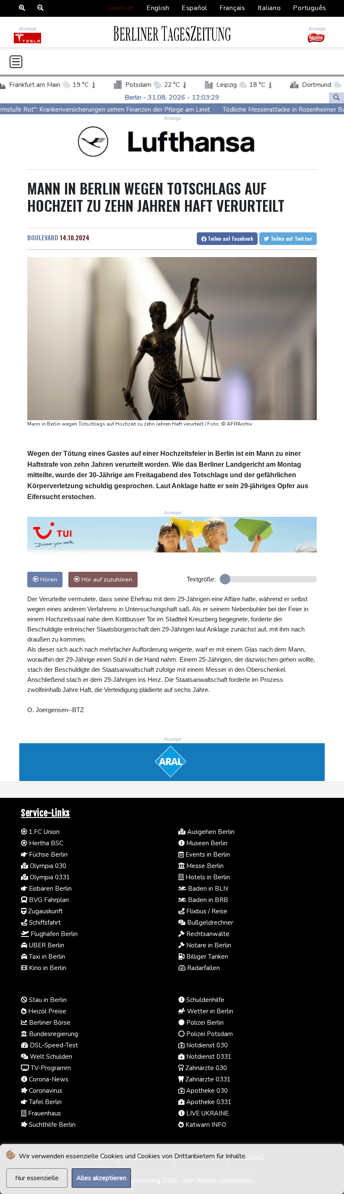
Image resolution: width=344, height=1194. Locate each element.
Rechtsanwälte (207, 934)
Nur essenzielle (37, 1178)
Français (232, 8)
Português (309, 8)
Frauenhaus (43, 1113)
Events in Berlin (207, 854)
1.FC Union (43, 832)
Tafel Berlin (44, 1102)
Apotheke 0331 (208, 1102)
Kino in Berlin (46, 968)
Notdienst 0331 (208, 1056)
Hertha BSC (45, 843)
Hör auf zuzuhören (106, 579)
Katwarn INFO (205, 1124)
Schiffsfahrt (44, 922)
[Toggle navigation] (16, 61)
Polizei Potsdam (209, 1034)
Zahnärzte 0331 (207, 1079)
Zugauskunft (44, 911)
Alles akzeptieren (101, 1178)
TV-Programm (50, 1068)
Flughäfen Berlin (53, 934)
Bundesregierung (52, 1034)
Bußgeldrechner (209, 922)
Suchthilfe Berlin (51, 1124)
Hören (48, 579)
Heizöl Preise (46, 1011)
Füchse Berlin (47, 854)
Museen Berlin (206, 843)
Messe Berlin (204, 866)
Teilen (229, 238)
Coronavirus (44, 1090)
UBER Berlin (45, 945)
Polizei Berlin (204, 1022)
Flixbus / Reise (206, 911)
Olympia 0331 (49, 877)
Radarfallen (202, 968)
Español (194, 8)
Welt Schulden (50, 1056)
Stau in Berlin (47, 1000)
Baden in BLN (207, 888)
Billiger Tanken (206, 956)
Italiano (269, 8)
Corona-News (47, 1079)
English (157, 8)
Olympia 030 (47, 866)
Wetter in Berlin (209, 1011)
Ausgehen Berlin (210, 832)
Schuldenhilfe (204, 1000)
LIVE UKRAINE (207, 1113)
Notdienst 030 (206, 1045)
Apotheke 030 (206, 1090)
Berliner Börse (48, 1022)
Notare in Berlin (208, 945)
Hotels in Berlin (207, 877)
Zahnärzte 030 (205, 1068)
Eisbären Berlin (49, 888)
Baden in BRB (207, 900)
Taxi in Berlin (46, 956)
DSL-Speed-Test (53, 1045)
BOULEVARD (42, 237)
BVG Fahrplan (48, 900)
